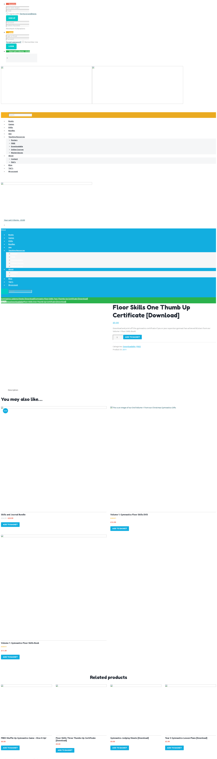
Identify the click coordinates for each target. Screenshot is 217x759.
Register (12, 4)
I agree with (14, 14)
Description (13, 390)
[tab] (13, 390)
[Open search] (4, 115)
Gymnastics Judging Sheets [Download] (18, 299)
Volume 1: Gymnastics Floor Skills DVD (129, 514)
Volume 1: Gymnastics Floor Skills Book (20, 643)
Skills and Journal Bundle (13, 514)
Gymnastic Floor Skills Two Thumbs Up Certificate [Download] (61, 299)
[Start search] (4, 291)
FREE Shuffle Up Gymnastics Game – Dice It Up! (23, 738)
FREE (138, 346)
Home (3, 302)
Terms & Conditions (27, 14)
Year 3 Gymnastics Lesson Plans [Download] (186, 738)
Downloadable (17, 302)
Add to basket (132, 337)
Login (11, 32)
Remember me (31, 42)
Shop (8, 302)
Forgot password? (13, 42)
